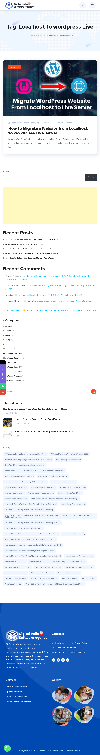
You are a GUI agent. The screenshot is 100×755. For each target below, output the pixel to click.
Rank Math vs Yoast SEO (15, 562)
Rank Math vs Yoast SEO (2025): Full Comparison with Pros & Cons (58, 562)
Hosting (6, 340)
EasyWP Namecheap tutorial (43, 487)
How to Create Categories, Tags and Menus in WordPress (28, 258)
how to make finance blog (74, 534)
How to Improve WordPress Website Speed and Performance (30, 253)
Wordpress (15, 67)
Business (7, 330)
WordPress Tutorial (13, 584)
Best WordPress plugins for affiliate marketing (24, 465)
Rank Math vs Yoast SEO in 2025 (79, 567)
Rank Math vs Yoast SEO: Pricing (48, 567)
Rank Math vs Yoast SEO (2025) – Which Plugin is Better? (55, 295)
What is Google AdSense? (42, 573)
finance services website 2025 (73, 487)
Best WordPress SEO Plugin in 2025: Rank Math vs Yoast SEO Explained (34, 470)
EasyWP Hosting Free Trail (16, 487)
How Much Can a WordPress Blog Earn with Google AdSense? (31, 504)
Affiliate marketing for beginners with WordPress (25, 454)
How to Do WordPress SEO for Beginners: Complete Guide (29, 249)
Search (6, 171)
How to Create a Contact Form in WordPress (23, 244)
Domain (6, 335)
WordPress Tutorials (12, 380)
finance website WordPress (70, 493)
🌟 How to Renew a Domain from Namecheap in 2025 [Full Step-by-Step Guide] (59, 310)
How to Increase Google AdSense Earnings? (23, 528)
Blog (40, 35)
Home (32, 35)
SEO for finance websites (15, 573)
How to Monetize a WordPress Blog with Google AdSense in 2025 (33, 556)
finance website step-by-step (41, 493)
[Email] (3, 392)
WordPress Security (12, 358)
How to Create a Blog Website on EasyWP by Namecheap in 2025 (32, 522)
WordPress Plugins (11, 353)
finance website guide (14, 493)
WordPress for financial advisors (44, 578)
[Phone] (3, 386)
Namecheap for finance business (79, 556)
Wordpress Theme (11, 371)
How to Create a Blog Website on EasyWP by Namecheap (29, 510)
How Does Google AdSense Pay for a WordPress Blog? (54, 498)
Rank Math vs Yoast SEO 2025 (17, 567)
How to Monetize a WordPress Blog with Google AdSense (29, 550)
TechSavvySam (12, 310)
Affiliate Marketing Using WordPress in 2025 (69, 454)
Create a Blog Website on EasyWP (52, 476)
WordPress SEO (10, 362)
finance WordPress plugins (16, 498)
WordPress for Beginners (15, 578)
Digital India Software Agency (23, 122)
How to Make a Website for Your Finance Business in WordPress (32, 534)
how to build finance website (73, 504)
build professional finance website (19, 476)
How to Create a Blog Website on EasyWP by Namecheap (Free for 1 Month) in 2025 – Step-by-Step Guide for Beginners (47, 516)
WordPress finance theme (69, 573)
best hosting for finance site (68, 459)
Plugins (6, 344)
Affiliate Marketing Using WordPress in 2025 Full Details (28, 459)
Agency (6, 326)
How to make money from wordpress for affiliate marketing (30, 539)
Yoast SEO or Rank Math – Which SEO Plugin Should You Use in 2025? (55, 584)
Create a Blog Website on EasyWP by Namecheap (26, 482)
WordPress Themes (12, 376)
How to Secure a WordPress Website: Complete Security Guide (31, 240)
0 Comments (66, 122)
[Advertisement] (50, 205)
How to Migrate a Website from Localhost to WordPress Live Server (48, 130)
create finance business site (63, 482)
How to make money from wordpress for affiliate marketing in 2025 (33, 545)
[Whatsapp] (7, 748)
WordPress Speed (11, 367)
